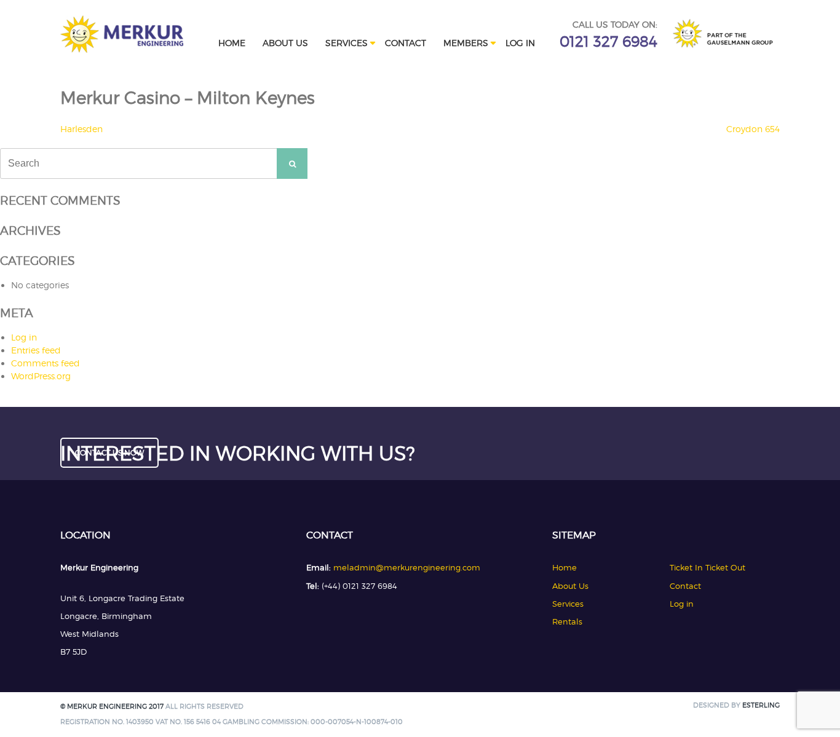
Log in (520, 42)
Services (346, 42)
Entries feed (36, 350)
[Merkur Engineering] (121, 49)
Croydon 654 (753, 129)
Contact (405, 42)
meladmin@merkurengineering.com (406, 567)
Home (231, 42)
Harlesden (81, 129)
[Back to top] (814, 711)
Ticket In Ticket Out (707, 567)
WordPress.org (41, 376)
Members (465, 42)
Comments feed (45, 363)
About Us (285, 42)
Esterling (761, 705)
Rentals (567, 621)
